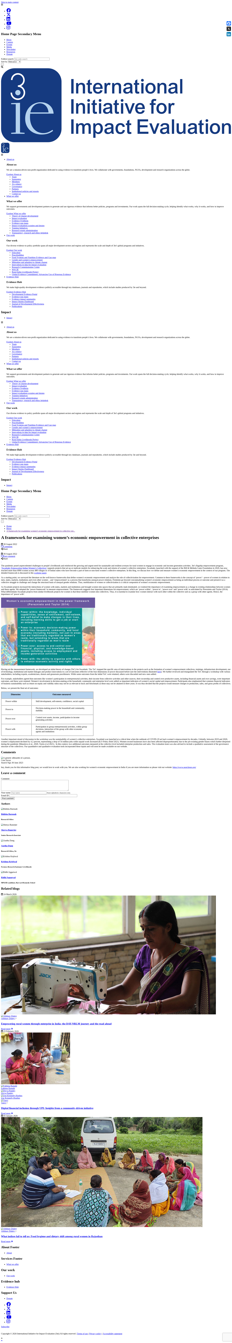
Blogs (8, 40)
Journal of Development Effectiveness (28, 304)
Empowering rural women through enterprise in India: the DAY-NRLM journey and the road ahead (56, 1023)
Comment (5, 779)
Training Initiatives (20, 228)
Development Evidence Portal (24, 294)
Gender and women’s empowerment (27, 260)
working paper (40, 573)
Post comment (8, 798)
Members (16, 182)
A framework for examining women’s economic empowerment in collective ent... (40, 531)
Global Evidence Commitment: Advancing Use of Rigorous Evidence (41, 274)
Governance (17, 186)
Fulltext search (7, 59)
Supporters (16, 179)
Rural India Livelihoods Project (25, 272)
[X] (8, 15)
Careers (9, 42)
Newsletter (11, 49)
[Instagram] (8, 28)
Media (9, 47)
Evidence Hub (12, 277)
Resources (10, 52)
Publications (17, 306)
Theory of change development (25, 216)
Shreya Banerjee (8, 830)
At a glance (16, 184)
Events (9, 44)
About (9, 1253)
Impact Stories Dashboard (23, 301)
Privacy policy (95, 1334)
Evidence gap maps (20, 223)
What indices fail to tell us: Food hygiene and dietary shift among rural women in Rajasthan (52, 1236)
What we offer (12, 196)
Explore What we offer (16, 213)
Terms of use (82, 1334)
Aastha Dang (7, 846)
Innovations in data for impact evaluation (29, 265)
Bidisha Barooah (8, 814)
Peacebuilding (18, 255)
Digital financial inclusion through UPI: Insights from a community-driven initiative (47, 1108)
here (159, 672)
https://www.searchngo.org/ (184, 767)
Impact (9, 318)
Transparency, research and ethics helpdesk (30, 233)
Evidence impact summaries (23, 299)
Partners (15, 189)
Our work (10, 235)
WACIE (15, 269)
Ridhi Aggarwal (8, 877)
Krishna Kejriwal (9, 861)
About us (10, 159)
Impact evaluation (19, 218)
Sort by (4, 61)
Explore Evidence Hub (16, 292)
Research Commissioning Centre (26, 267)
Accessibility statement (112, 1334)
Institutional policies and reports (25, 191)
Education (16, 252)
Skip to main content (10, 2)
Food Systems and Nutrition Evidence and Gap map (34, 257)
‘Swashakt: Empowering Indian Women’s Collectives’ (24, 568)
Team (14, 177)
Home (9, 526)
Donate (9, 54)
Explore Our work (14, 250)
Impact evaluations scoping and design (28, 225)
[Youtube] (8, 24)
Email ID (5, 795)
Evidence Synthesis (20, 221)
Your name (5, 793)
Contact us (16, 194)
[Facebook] (8, 11)
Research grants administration (25, 230)
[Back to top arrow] (2, 1341)
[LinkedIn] (8, 20)
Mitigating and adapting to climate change (29, 262)
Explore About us (13, 174)
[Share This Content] (116, 551)
